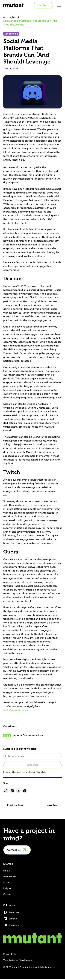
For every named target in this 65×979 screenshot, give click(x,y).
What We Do (9, 876)
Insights (7, 888)
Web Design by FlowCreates (17, 960)
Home (6, 871)
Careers (7, 894)
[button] (43, 5)
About (6, 882)
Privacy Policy (10, 954)
